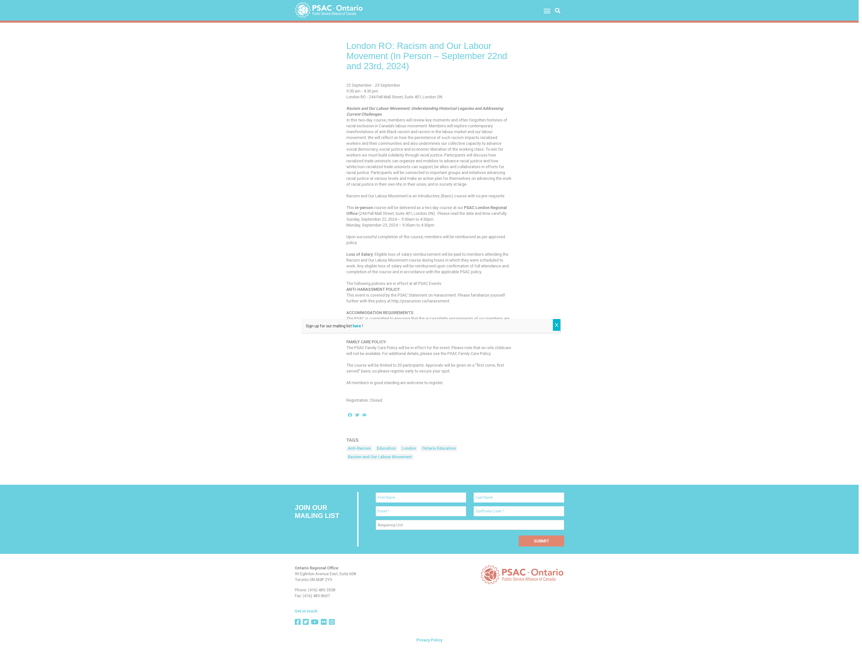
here (357, 326)
